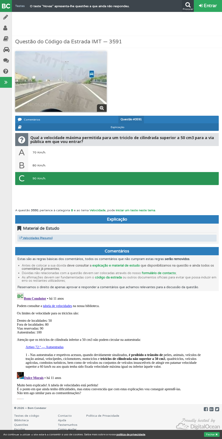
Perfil (17, 28)
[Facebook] (206, 409)
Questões (21, 425)
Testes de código (26, 416)
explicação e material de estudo (116, 265)
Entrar (210, 5)
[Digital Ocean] (198, 424)
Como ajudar (67, 429)
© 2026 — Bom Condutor (30, 408)
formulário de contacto (159, 273)
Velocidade (98, 210)
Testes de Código (17, 17)
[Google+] (211, 409)
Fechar (210, 434)
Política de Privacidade (102, 416)
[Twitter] (217, 409)
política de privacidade (130, 434)
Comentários (32, 119)
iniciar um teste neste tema (135, 210)
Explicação (117, 127)
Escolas (17, 50)
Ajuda (17, 71)
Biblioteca (17, 39)
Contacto (65, 416)
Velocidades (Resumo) (37, 238)
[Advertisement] (117, 24)
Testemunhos (17, 60)
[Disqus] (117, 345)
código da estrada (108, 277)
